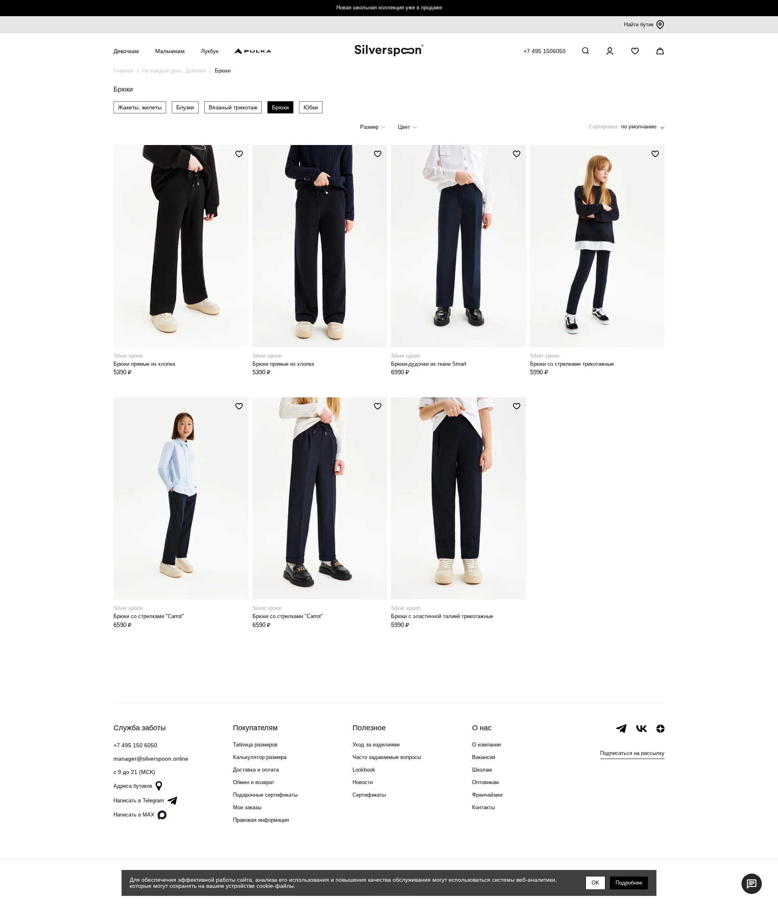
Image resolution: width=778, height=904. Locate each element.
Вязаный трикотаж (233, 107)
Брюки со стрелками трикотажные (572, 364)
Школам (482, 770)
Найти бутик (639, 24)
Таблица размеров (255, 745)
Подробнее (629, 883)
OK (595, 883)
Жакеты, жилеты (140, 107)
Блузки (185, 107)
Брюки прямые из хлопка (144, 364)
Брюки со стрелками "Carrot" (148, 616)
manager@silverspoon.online (150, 758)
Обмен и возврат (253, 782)
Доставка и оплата (256, 770)
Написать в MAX (133, 815)
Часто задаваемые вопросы (387, 757)
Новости (363, 782)
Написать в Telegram (138, 800)
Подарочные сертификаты (265, 795)
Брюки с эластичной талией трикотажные (442, 616)
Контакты (483, 807)
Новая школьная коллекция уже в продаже (389, 7)
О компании (486, 745)
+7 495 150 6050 (135, 745)
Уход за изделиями (376, 745)
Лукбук (209, 51)
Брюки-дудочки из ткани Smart (428, 364)
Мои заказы (247, 807)
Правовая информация (261, 820)
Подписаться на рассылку (632, 753)
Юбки (311, 107)
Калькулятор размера (259, 757)
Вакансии (483, 757)
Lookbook (364, 770)
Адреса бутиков (132, 786)
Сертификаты (369, 795)
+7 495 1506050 (545, 51)
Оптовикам (485, 782)
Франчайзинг (487, 795)
